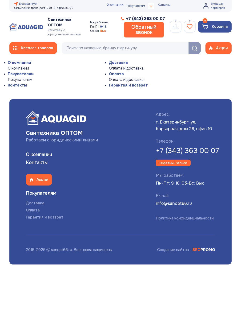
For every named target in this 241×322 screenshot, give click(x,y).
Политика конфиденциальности (185, 218)
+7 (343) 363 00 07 (187, 150)
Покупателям (21, 73)
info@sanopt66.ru (174, 203)
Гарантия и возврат (128, 85)
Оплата (116, 73)
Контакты (164, 5)
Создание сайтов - (186, 249)
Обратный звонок (144, 30)
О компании (115, 5)
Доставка (118, 62)
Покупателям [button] (136, 6)
